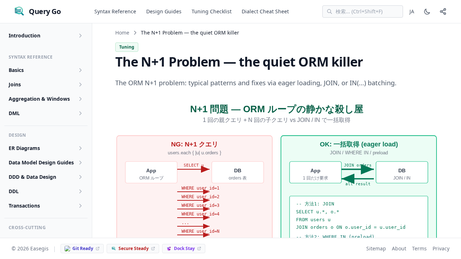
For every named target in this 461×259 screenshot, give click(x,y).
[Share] (443, 11)
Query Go (45, 11)
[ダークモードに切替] (427, 11)
